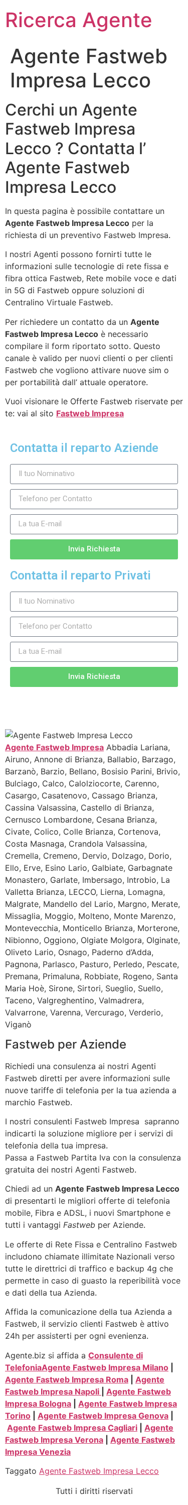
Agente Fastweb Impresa (54, 747)
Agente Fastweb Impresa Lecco (99, 1471)
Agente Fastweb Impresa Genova (103, 1416)
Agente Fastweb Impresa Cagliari (72, 1428)
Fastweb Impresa (90, 413)
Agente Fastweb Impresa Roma (66, 1379)
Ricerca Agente (78, 20)
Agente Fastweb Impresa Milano (105, 1367)
